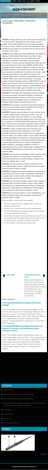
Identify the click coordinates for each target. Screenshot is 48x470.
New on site (7, 418)
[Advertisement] (24, 31)
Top (28, 1)
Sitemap (32, 1)
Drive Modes (7, 410)
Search (38, 1)
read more (43, 454)
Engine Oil (6, 429)
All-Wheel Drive (8, 414)
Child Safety (29, 14)
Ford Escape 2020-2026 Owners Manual (12, 14)
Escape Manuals (6, 1)
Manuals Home (8, 390)
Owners (14, 1)
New (24, 1)
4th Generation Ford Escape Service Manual (18, 399)
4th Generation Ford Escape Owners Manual (18, 394)
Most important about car (11, 423)
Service (19, 1)
